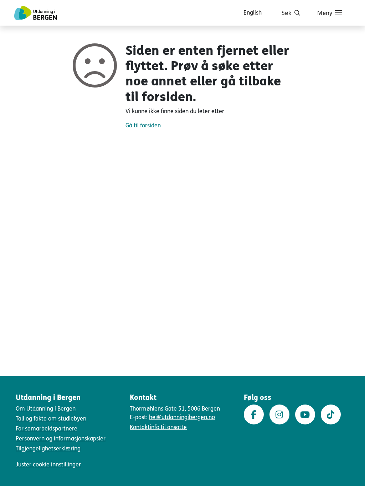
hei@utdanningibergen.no (182, 417)
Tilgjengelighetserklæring (48, 448)
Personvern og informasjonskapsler (61, 438)
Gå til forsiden (143, 125)
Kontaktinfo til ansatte (158, 427)
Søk (287, 13)
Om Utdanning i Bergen (46, 408)
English (252, 12)
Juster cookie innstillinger (48, 464)
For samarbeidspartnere (46, 428)
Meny (324, 13)
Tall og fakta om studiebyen (51, 418)
